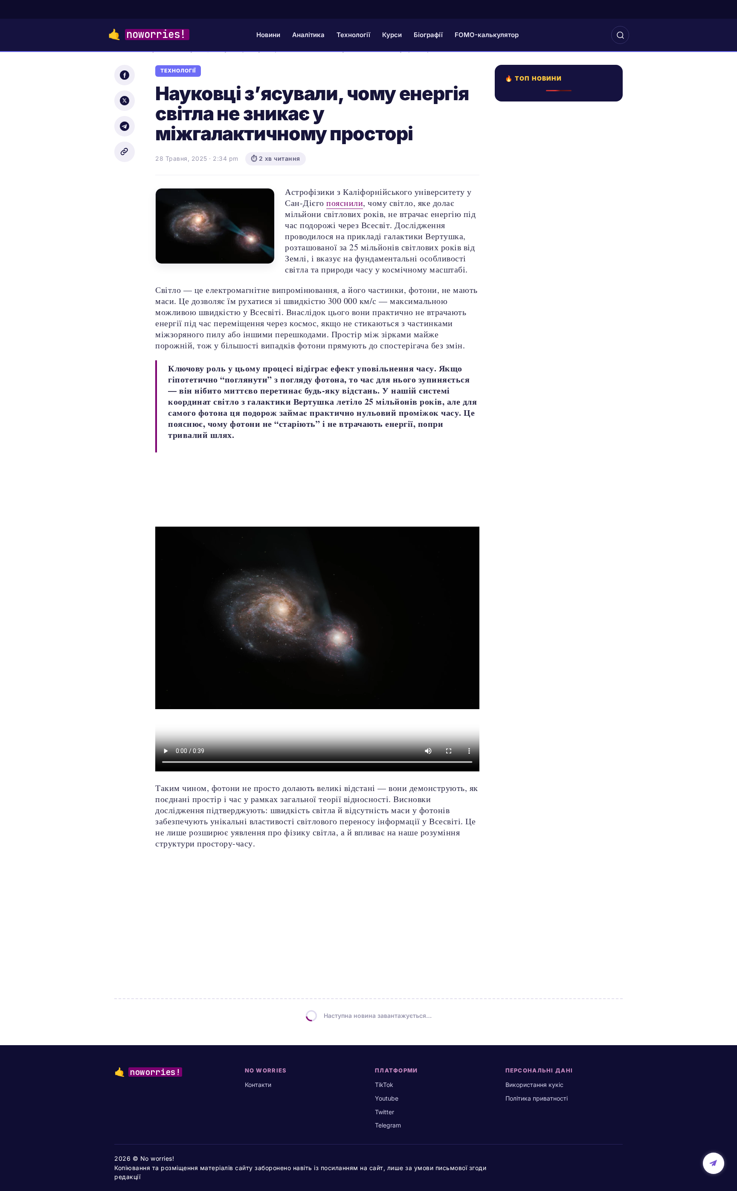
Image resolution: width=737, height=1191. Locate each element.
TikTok (384, 1084)
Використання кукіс (534, 1084)
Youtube (386, 1098)
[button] (620, 35)
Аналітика (308, 35)
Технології (353, 35)
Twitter (384, 1112)
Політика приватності (536, 1098)
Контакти (258, 1084)
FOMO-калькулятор (487, 35)
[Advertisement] (561, 412)
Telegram (388, 1125)
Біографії (428, 35)
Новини (268, 35)
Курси (392, 35)
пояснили (344, 203)
